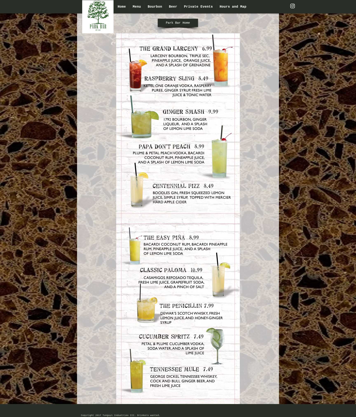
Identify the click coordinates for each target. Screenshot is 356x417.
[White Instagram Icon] (292, 6)
